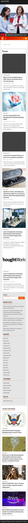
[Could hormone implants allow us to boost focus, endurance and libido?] (14, 141)
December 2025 (7, 348)
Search (5, 294)
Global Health (6, 383)
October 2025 (6, 353)
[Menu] (5, 38)
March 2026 (6, 341)
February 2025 (6, 372)
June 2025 (5, 362)
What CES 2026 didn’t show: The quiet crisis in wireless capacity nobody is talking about (13, 485)
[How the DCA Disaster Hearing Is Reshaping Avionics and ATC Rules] (14, 419)
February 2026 (6, 343)
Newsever (18, 521)
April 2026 (5, 338)
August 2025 (6, 358)
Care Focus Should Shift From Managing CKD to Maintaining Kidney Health (13, 117)
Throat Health (6, 229)
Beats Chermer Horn (7, 400)
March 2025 (6, 370)
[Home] (2, 38)
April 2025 (5, 367)
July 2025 (5, 360)
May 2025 (5, 365)
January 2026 (6, 345)
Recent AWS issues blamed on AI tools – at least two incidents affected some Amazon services (13, 324)
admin (13, 83)
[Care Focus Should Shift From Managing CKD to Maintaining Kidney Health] (14, 102)
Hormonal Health (7, 385)
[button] (5, 38)
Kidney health (5, 189)
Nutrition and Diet (7, 390)
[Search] (24, 38)
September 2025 (7, 355)
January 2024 (6, 375)
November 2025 (7, 350)
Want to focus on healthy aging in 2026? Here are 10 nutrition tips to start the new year (12, 79)
